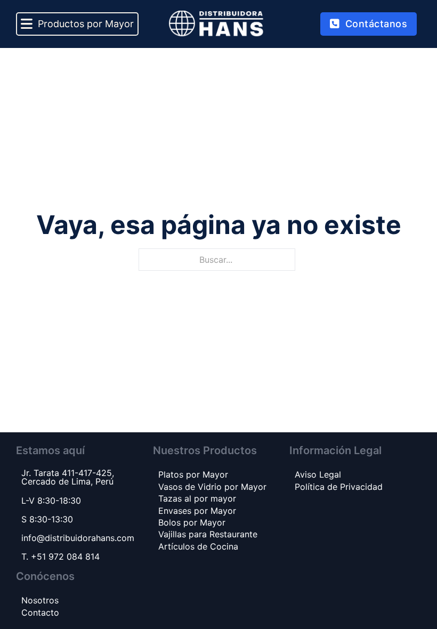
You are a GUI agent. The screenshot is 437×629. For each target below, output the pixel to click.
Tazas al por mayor (197, 498)
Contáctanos (376, 23)
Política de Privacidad (339, 486)
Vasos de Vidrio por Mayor (212, 486)
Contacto (40, 612)
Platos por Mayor (193, 474)
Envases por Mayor (197, 510)
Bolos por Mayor (191, 522)
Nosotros (40, 600)
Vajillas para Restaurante (207, 534)
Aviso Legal (318, 474)
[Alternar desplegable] (27, 24)
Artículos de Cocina (198, 546)
